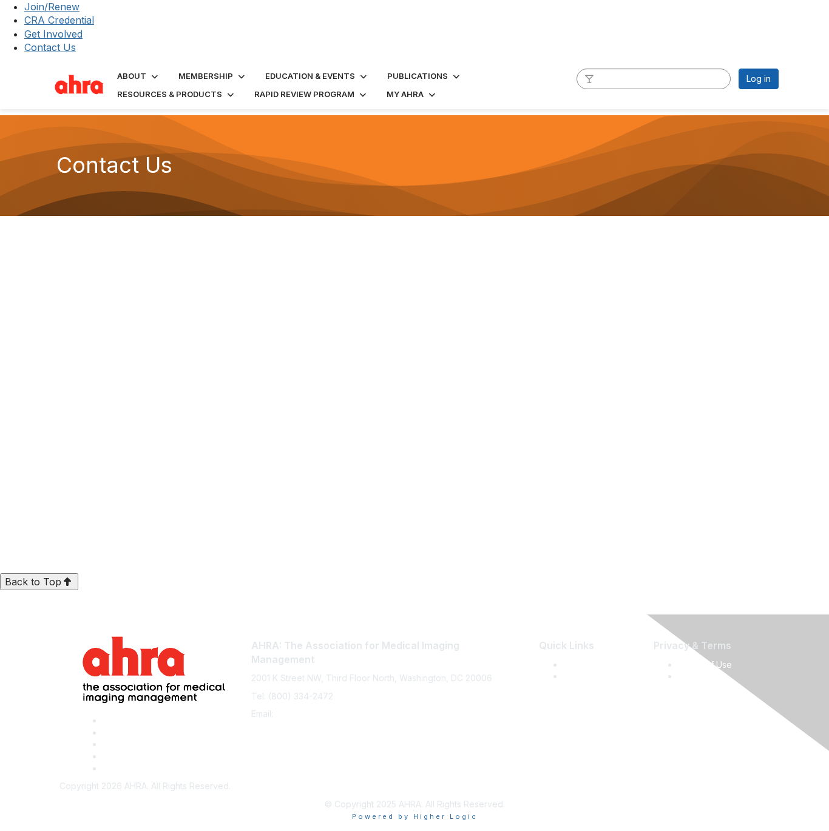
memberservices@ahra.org (330, 713)
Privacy (693, 676)
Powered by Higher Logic (415, 816)
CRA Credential (59, 20)
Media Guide (588, 676)
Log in (758, 78)
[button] (138, 76)
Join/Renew (52, 7)
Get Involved (53, 34)
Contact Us (50, 47)
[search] (589, 78)
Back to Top (33, 582)
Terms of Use (705, 664)
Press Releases (594, 664)
